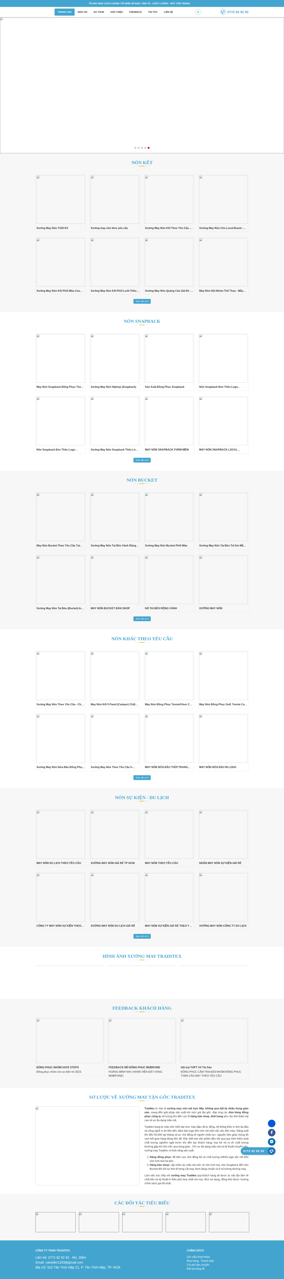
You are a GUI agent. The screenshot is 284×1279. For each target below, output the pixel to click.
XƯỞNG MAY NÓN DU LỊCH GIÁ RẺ (113, 925)
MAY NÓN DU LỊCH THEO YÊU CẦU (58, 863)
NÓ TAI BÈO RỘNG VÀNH (161, 608)
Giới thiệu (116, 12)
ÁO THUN (99, 12)
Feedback (135, 12)
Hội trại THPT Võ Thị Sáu (196, 1067)
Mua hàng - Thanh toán (200, 1260)
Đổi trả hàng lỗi (196, 1268)
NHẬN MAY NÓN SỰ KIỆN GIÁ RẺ (220, 863)
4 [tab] (145, 148)
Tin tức (153, 12)
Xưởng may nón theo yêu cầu (109, 228)
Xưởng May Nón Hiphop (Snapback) (113, 386)
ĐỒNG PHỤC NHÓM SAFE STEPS (57, 1067)
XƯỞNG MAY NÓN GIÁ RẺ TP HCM (112, 863)
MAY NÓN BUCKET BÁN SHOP (110, 608)
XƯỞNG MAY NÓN (210, 608)
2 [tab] (139, 148)
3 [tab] (142, 148)
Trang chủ (64, 12)
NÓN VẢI (82, 12)
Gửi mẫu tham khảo (198, 1257)
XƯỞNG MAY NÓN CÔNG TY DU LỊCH (223, 925)
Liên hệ (168, 12)
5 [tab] (148, 148)
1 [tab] (135, 148)
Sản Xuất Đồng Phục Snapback (164, 386)
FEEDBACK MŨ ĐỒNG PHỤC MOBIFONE (134, 1067)
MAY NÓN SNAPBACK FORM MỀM (167, 449)
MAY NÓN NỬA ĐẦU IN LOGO (217, 767)
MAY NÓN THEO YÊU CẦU (161, 863)
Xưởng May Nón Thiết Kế (52, 228)
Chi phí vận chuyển (198, 1264)
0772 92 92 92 (237, 12)
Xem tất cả (141, 301)
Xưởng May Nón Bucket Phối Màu (166, 545)
